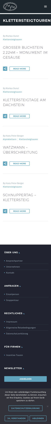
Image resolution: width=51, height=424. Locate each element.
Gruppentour (12, 300)
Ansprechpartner (14, 260)
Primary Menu (45, 6)
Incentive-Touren (14, 355)
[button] (5, 69)
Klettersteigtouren (12, 39)
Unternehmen (13, 266)
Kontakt (10, 272)
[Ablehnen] (47, 406)
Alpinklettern (9, 139)
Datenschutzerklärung (17, 333)
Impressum (11, 321)
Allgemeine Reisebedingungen (21, 327)
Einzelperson (12, 294)
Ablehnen (38, 418)
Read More (19, 68)
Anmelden (25, 379)
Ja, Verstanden (16, 418)
